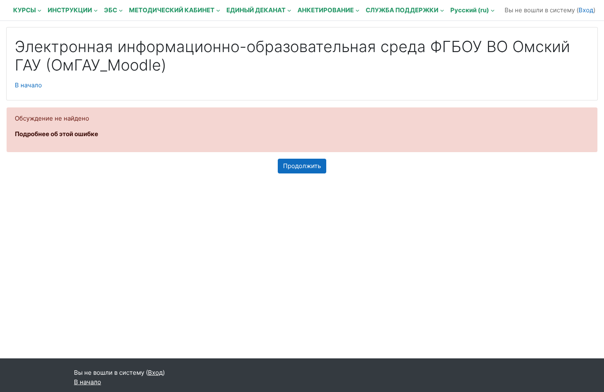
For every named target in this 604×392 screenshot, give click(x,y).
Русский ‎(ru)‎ (469, 10)
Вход (586, 10)
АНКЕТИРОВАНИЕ (325, 10)
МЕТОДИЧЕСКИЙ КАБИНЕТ (171, 10)
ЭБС (110, 10)
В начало (28, 85)
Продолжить (302, 166)
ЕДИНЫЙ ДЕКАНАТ (256, 10)
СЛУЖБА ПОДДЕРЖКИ (402, 10)
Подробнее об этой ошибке (56, 134)
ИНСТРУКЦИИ (70, 10)
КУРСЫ (24, 10)
